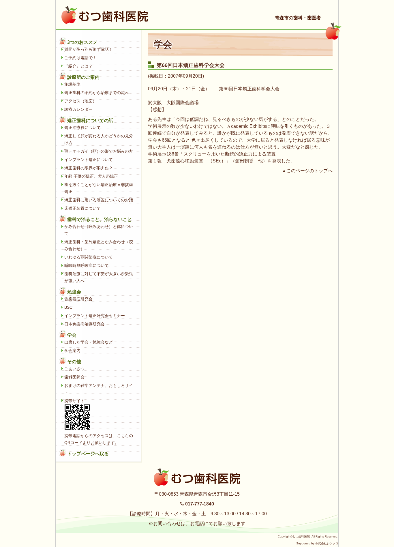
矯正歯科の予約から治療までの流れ (96, 92)
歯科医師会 (74, 377)
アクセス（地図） (80, 101)
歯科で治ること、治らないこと (99, 219)
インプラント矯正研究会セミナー (94, 315)
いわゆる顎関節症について (88, 257)
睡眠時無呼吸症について (86, 265)
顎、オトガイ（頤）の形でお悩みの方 (98, 151)
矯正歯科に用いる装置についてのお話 (98, 200)
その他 (74, 361)
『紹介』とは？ (78, 66)
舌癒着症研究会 (78, 299)
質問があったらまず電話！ (88, 49)
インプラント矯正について (88, 159)
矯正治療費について (82, 127)
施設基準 (72, 84)
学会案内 (72, 350)
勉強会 (74, 291)
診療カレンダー (78, 109)
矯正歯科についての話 (90, 120)
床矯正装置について (82, 208)
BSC (68, 307)
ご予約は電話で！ (80, 57)
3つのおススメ (82, 42)
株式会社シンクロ (326, 543)
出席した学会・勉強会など (88, 342)
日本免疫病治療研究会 (84, 324)
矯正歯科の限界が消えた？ (88, 168)
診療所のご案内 (83, 77)
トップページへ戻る (88, 453)
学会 (71, 335)
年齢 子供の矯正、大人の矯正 (91, 176)
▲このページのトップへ (307, 170)
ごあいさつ (74, 368)
